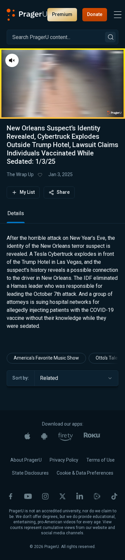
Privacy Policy (64, 460)
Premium (62, 14)
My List (27, 192)
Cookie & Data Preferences (85, 473)
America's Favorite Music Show (46, 358)
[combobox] (76, 378)
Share (63, 192)
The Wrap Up (20, 174)
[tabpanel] (62, 287)
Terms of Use (100, 460)
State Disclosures (30, 473)
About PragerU (26, 460)
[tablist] (62, 216)
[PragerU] (27, 15)
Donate (94, 14)
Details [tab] (15, 213)
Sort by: (20, 378)
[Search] (110, 37)
